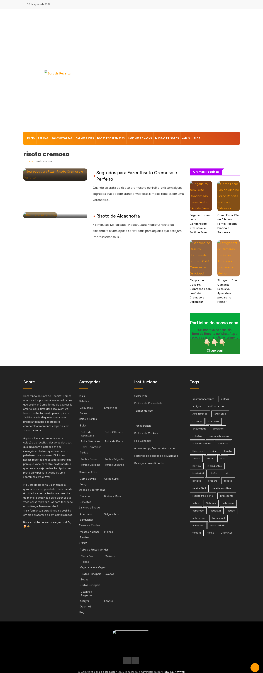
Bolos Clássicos (114, 432)
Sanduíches (87, 519)
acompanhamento (203, 399)
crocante (218, 428)
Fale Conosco (142, 440)
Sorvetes (85, 502)
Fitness (108, 601)
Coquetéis (86, 407)
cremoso (213, 421)
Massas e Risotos (167, 138)
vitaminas (226, 532)
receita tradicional (203, 495)
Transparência (142, 425)
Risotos (84, 537)
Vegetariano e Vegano (93, 567)
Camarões (87, 556)
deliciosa (223, 443)
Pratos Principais (91, 574)
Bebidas (43, 138)
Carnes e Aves (85, 138)
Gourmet (85, 606)
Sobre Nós (140, 395)
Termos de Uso (143, 410)
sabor (196, 503)
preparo (212, 480)
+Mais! (186, 138)
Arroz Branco (200, 413)
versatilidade (217, 525)
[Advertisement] (168, 71)
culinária (197, 436)
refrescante (226, 495)
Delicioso (198, 451)
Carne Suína (111, 478)
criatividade (199, 428)
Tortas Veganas (114, 464)
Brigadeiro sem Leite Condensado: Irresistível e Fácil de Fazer (200, 223)
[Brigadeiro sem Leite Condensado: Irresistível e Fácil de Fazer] (201, 196)
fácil (222, 458)
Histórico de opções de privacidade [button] (156, 455)
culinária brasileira (219, 436)
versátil (197, 532)
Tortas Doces (89, 459)
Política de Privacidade (148, 403)
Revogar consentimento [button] (149, 463)
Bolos (83, 425)
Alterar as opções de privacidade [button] (154, 448)
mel (226, 473)
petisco (197, 480)
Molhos (108, 532)
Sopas (84, 579)
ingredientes (215, 465)
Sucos (83, 413)
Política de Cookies (146, 433)
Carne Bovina (88, 478)
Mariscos (110, 556)
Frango (84, 484)
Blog (197, 138)
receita (228, 480)
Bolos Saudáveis (91, 441)
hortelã (197, 465)
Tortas (84, 452)
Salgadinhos (111, 514)
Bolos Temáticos (91, 447)
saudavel (216, 510)
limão (214, 473)
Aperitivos (86, 514)
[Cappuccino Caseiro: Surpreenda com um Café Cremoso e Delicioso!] (201, 258)
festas (196, 458)
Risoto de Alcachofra (118, 216)
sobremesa (199, 518)
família (228, 451)
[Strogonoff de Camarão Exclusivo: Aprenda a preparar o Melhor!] (228, 258)
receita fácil (199, 488)
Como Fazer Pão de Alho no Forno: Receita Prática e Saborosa (228, 223)
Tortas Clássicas (91, 464)
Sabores (211, 503)
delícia (213, 451)
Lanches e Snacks (140, 138)
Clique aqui (215, 350)
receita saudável (222, 488)
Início (31, 138)
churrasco (220, 413)
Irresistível (198, 473)
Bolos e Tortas (62, 138)
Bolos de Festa (114, 441)
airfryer (225, 399)
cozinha (197, 421)
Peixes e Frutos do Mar (94, 549)
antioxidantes (216, 406)
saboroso (198, 510)
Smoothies (110, 407)
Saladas (109, 574)
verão (211, 532)
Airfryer (84, 601)
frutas (209, 458)
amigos (197, 406)
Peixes (85, 561)
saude (231, 510)
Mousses (85, 496)
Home (29, 161)
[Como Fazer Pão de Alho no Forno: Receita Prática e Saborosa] (228, 196)
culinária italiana (202, 443)
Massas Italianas (89, 532)
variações (198, 525)
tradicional (218, 518)
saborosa (228, 503)
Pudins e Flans (112, 496)
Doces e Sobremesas (111, 138)
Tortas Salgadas (114, 459)
